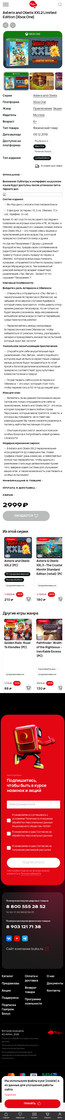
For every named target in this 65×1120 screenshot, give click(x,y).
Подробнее (10, 1095)
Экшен (57, 108)
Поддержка (10, 998)
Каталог (7, 976)
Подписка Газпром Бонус (9, 1009)
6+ (35, 121)
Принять (30, 1103)
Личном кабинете (30, 873)
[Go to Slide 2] (42, 81)
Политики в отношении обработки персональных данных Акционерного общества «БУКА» (32, 823)
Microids (39, 115)
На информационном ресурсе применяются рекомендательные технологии (19, 1055)
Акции (6, 990)
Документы (55, 983)
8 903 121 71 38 (23, 926)
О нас (51, 976)
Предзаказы (10, 983)
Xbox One (39, 102)
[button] (32, 49)
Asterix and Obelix (45, 95)
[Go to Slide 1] (16, 81)
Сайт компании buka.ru (24, 949)
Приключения (42, 108)
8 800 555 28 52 (25, 906)
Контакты (53, 990)
